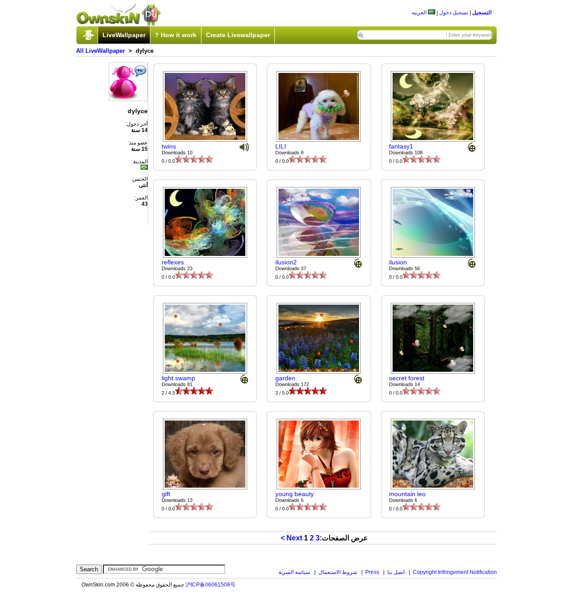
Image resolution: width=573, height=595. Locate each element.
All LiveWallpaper (100, 50)
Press (372, 572)
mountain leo (407, 493)
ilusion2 (286, 262)
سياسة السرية (294, 572)
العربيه (420, 12)
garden (285, 378)
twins (169, 146)
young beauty (294, 493)
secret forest (406, 378)
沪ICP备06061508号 (210, 585)
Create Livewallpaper (238, 34)
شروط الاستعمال (337, 572)
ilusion (398, 262)
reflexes (173, 262)
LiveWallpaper (124, 34)
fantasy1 (401, 146)
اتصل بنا (396, 572)
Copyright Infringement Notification (455, 572)
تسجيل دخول (453, 12)
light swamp (178, 378)
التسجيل (482, 12)
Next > (291, 538)
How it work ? (176, 34)
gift (166, 493)
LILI (280, 146)
